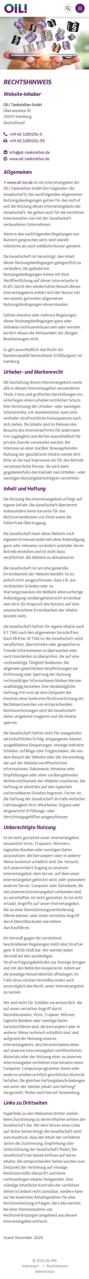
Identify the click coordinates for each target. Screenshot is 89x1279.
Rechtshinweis (57, 1266)
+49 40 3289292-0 (25, 134)
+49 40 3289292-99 (26, 141)
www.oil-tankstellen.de (29, 158)
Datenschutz (45, 1271)
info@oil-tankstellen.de (29, 152)
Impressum (30, 1266)
